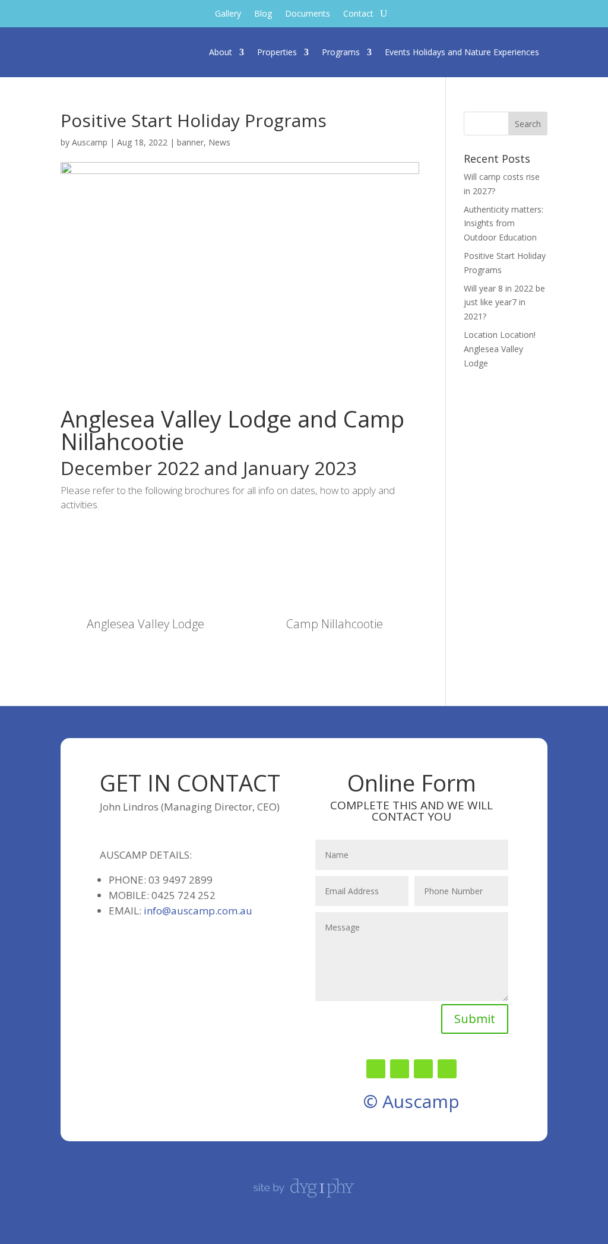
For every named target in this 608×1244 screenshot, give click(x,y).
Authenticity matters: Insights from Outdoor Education (503, 223)
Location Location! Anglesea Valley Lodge (500, 349)
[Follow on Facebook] (375, 1068)
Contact (358, 14)
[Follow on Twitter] (399, 1068)
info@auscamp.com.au (198, 910)
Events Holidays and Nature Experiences (462, 52)
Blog (263, 14)
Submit (474, 1019)
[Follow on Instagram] (423, 1068)
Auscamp (89, 142)
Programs (341, 52)
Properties (277, 52)
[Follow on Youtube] (447, 1068)
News (219, 142)
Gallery (228, 14)
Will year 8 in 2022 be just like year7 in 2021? (504, 302)
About (220, 52)
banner (190, 142)
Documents (307, 14)
